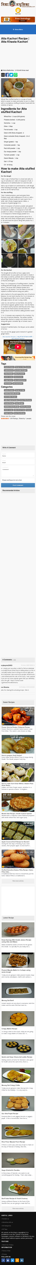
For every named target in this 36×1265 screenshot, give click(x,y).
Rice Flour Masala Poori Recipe (13, 1142)
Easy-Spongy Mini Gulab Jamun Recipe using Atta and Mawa (16, 941)
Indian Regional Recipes (11, 400)
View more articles (18, 881)
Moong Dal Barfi (8, 1000)
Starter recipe (8, 410)
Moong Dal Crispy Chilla (11, 1085)
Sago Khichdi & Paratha (11, 1170)
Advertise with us (7, 1222)
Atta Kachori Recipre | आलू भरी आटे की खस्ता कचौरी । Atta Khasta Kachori (18, 337)
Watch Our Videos (7, 1245)
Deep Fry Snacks (19, 373)
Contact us (5, 1219)
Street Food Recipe (19, 413)
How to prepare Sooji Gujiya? (12, 755)
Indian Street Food (19, 410)
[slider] (5, 418)
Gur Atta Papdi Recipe (10, 1113)
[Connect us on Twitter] (12, 1260)
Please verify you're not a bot (12, 480)
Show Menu (19, 29)
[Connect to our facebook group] (8, 1260)
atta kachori (8, 383)
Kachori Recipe (9, 403)
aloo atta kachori (18, 383)
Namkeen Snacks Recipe (12, 407)
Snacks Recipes (9, 367)
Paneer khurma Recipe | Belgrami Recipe (16, 727)
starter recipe (8, 377)
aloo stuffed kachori (20, 380)
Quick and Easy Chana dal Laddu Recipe (17, 1057)
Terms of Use (6, 1251)
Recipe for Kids (20, 367)
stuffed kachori (9, 370)
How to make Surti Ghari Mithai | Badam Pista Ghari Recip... (17, 784)
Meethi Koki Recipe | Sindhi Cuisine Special (17, 813)
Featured (28, 410)
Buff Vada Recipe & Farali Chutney (15, 1198)
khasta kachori (18, 377)
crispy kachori (9, 380)
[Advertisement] (18, 52)
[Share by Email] (3, 75)
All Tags (4, 1229)
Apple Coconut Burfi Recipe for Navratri (15, 842)
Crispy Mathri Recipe (9, 1029)
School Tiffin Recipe (25, 400)
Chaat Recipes (9, 373)
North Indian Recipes (21, 370)
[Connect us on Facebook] (3, 1260)
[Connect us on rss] (17, 1260)
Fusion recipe (8, 413)
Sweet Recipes (8, 702)
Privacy (4, 1254)
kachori (28, 367)
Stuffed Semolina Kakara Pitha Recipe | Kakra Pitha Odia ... (17, 871)
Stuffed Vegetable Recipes (12, 393)
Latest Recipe (8, 918)
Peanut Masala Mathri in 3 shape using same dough (16, 971)
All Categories (6, 1226)
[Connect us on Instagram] (22, 1260)
